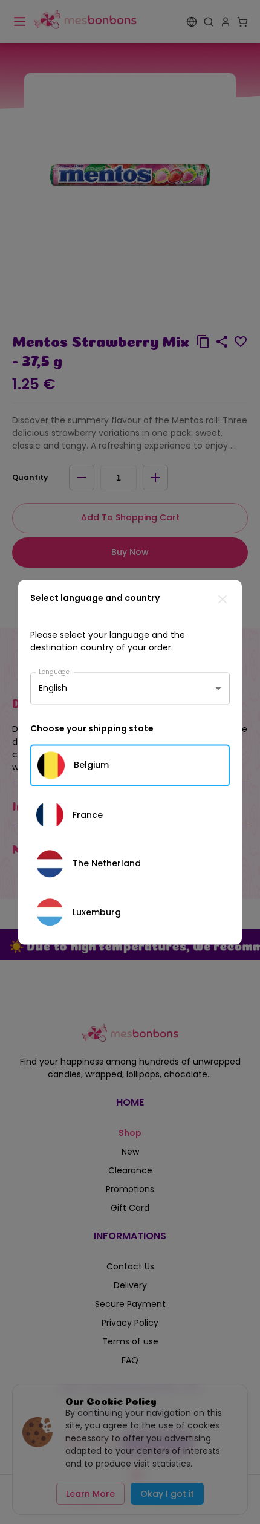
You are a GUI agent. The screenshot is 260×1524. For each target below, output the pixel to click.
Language (54, 671)
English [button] (53, 688)
